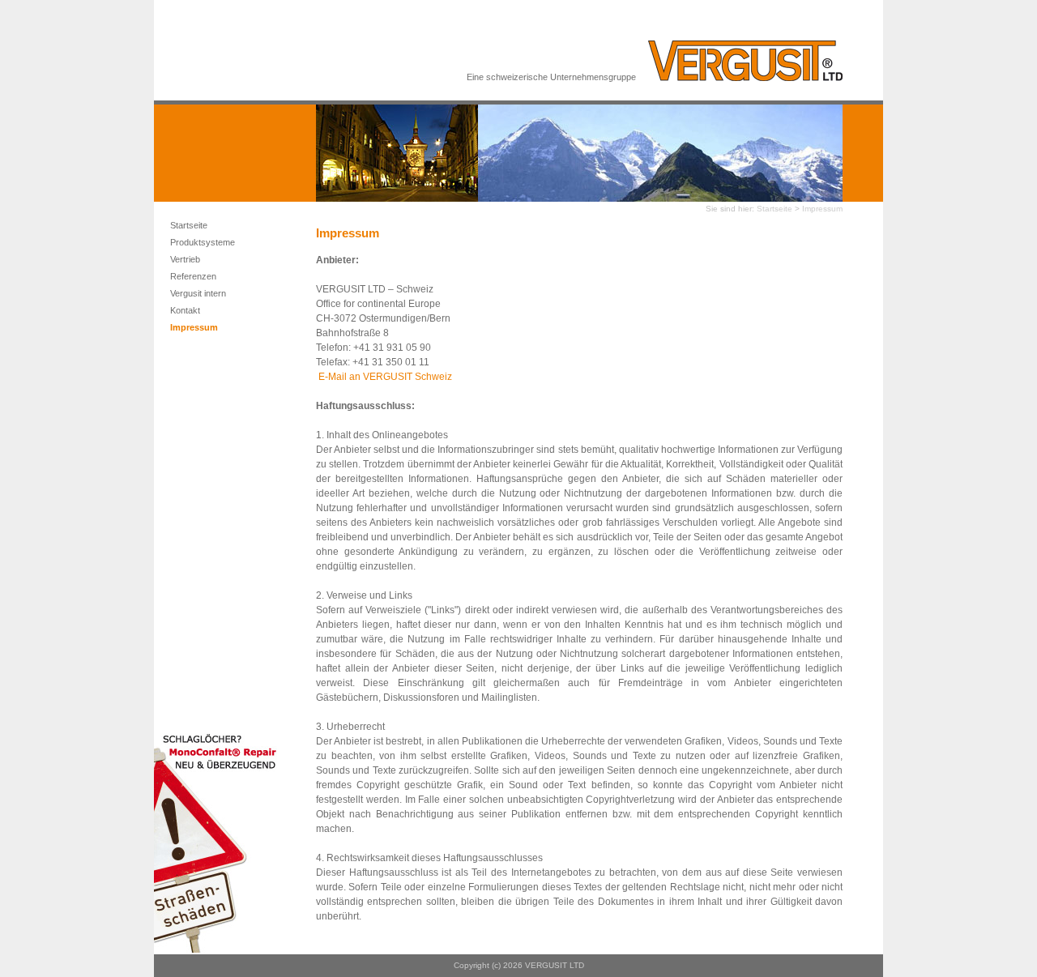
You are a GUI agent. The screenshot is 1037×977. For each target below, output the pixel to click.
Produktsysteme (202, 242)
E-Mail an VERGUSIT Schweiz (385, 376)
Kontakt (185, 310)
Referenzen (193, 276)
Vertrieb (185, 259)
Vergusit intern (198, 293)
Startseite (188, 225)
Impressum (194, 327)
